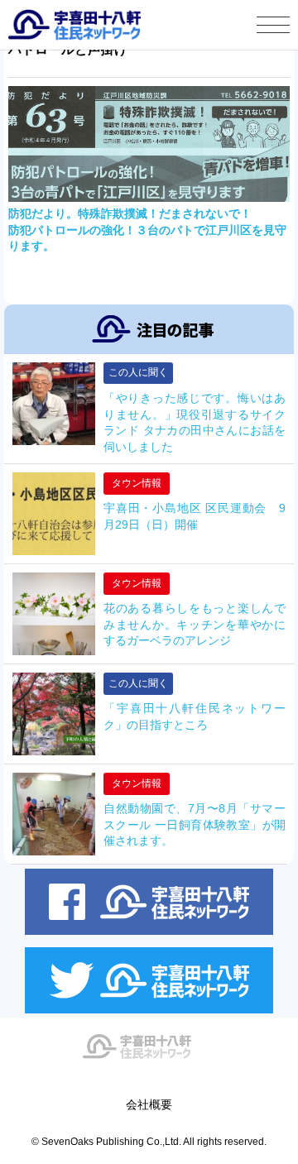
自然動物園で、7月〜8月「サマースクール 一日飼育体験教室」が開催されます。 (194, 824)
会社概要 (149, 1104)
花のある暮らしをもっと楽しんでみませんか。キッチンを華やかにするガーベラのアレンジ (194, 624)
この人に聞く (138, 372)
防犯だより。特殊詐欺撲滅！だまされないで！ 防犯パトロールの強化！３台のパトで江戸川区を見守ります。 (147, 229)
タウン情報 (136, 483)
